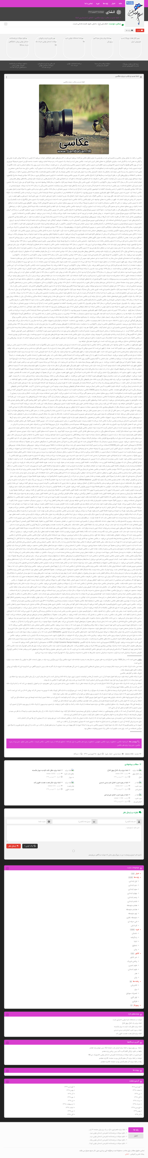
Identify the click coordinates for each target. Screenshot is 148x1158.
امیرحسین (138, 1054)
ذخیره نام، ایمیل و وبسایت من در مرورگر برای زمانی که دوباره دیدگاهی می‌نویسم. (115, 854)
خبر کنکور (133, 957)
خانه (120, 3)
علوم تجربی (132, 965)
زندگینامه (134, 937)
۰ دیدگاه (77, 754)
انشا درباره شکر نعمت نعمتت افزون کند (129, 1033)
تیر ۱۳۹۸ (70, 1100)
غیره (97, 3)
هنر (136, 973)
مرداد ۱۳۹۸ (136, 1100)
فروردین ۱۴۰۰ (136, 1086)
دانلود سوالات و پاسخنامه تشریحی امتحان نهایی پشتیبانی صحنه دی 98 (106, 1140)
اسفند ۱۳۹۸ (136, 1090)
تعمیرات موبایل (131, 993)
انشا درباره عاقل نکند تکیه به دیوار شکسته (128, 1026)
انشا (110, 754)
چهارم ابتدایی (132, 893)
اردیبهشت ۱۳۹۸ (68, 1104)
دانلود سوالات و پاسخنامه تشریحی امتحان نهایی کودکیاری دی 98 (106, 1143)
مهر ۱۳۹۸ (70, 1097)
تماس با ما (88, 3)
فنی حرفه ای (132, 921)
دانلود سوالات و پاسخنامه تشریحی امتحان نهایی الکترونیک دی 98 (110, 1054)
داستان (134, 933)
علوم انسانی (132, 969)
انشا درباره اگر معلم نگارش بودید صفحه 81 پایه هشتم (117, 1058)
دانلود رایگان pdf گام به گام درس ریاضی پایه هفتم (119, 1051)
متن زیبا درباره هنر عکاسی (125, 745)
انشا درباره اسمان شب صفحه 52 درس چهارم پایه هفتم (108, 1047)
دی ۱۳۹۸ (137, 1093)
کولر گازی (134, 997)
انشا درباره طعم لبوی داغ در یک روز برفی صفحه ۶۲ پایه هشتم (106, 1129)
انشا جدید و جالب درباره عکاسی (127, 76)
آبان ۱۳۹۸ (137, 1097)
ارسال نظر (12, 846)
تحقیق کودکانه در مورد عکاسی (55, 741)
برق (135, 989)
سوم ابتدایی (132, 889)
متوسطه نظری (131, 917)
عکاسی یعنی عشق (27, 741)
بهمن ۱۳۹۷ (137, 1111)
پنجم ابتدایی (132, 897)
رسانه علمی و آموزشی (137, 1154)
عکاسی (139, 659)
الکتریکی (134, 985)
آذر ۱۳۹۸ (70, 1093)
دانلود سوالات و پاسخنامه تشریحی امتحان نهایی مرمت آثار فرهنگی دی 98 (106, 1136)
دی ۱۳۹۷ (70, 1111)
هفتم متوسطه (132, 905)
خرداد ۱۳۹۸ (136, 1104)
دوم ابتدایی (132, 885)
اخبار (113, 3)
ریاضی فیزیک (132, 961)
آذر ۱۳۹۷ (137, 1114)
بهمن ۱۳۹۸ (69, 1090)
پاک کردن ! (28, 846)
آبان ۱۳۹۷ (70, 1114)
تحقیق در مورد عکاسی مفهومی (105, 741)
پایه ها (105, 3)
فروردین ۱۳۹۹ (68, 1086)
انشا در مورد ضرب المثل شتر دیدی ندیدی (128, 1030)
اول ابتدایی (133, 881)
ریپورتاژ (136, 1005)
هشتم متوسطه (131, 909)
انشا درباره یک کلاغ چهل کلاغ (132, 1023)
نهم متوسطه (132, 913)
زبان (135, 977)
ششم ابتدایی (132, 901)
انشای (127, 1154)
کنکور (137, 953)
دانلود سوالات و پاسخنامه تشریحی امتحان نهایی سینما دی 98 (106, 1133)
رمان (135, 949)
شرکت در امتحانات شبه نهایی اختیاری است (127, 1019)
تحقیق (134, 945)
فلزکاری (134, 1001)
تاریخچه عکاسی (122, 741)
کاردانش (134, 925)
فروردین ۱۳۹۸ (135, 1107)
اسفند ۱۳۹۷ (69, 1107)
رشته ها (136, 981)
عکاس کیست (39, 741)
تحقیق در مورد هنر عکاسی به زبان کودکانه (80, 741)
